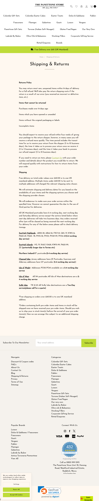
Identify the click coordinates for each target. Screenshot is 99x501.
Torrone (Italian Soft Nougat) (41, 29)
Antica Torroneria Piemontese (24, 456)
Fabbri (93, 16)
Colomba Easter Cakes (35, 16)
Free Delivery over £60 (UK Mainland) (51, 50)
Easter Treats (57, 16)
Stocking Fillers (58, 36)
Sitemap (14, 385)
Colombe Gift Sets (11, 16)
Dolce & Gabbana (76, 16)
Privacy (14, 379)
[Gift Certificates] (81, 6)
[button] (49, 492)
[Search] (71, 6)
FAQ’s (13, 365)
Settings (16, 484)
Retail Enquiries (43, 43)
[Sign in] (86, 6)
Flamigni (32, 23)
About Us (15, 367)
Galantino (46, 23)
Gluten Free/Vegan (68, 29)
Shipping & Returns (19, 376)
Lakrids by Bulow (13, 36)
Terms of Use (17, 382)
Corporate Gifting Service (82, 36)
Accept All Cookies (16, 495)
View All (14, 459)
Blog (13, 373)
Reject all (16, 489)
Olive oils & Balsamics (36, 36)
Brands (59, 43)
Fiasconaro (18, 23)
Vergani (82, 23)
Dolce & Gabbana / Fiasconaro (24, 433)
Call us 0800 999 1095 (69, 462)
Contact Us (57, 158)
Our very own (88, 29)
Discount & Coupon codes (22, 362)
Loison (70, 23)
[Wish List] (76, 6)
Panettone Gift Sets (13, 29)
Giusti (59, 23)
